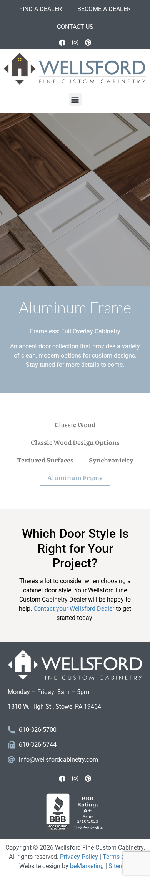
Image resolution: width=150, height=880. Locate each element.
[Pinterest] (88, 42)
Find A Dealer (40, 9)
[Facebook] (61, 42)
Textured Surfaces (45, 459)
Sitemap (119, 866)
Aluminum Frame (75, 477)
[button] (75, 99)
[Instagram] (75, 42)
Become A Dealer (104, 9)
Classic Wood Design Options (75, 442)
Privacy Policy (79, 856)
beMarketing (87, 866)
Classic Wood (75, 424)
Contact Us (75, 26)
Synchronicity (111, 459)
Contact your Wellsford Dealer (73, 608)
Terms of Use (120, 856)
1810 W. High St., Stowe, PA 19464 (54, 706)
